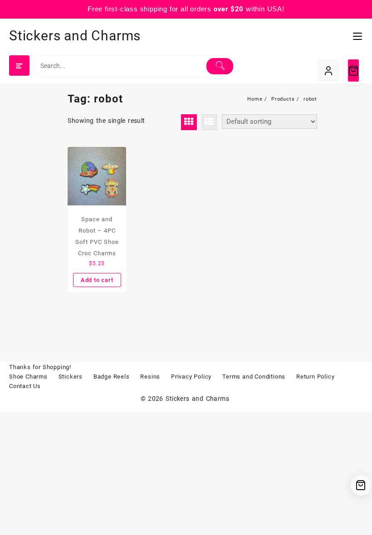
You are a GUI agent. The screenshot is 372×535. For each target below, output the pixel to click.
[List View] (209, 122)
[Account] (328, 70)
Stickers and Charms (75, 36)
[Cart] (353, 70)
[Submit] (219, 66)
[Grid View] (189, 122)
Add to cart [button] (97, 280)
